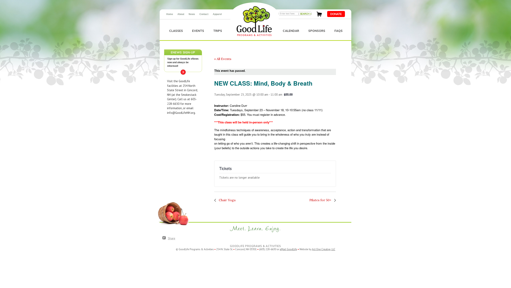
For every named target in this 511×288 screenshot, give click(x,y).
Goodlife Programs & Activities (254, 21)
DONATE (336, 14)
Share (171, 238)
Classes (176, 31)
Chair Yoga (227, 200)
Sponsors (316, 31)
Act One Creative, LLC (323, 249)
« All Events (222, 59)
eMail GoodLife (288, 249)
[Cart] (319, 15)
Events (198, 31)
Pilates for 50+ (320, 200)
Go (183, 72)
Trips (217, 31)
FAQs (339, 31)
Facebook (164, 238)
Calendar (291, 31)
